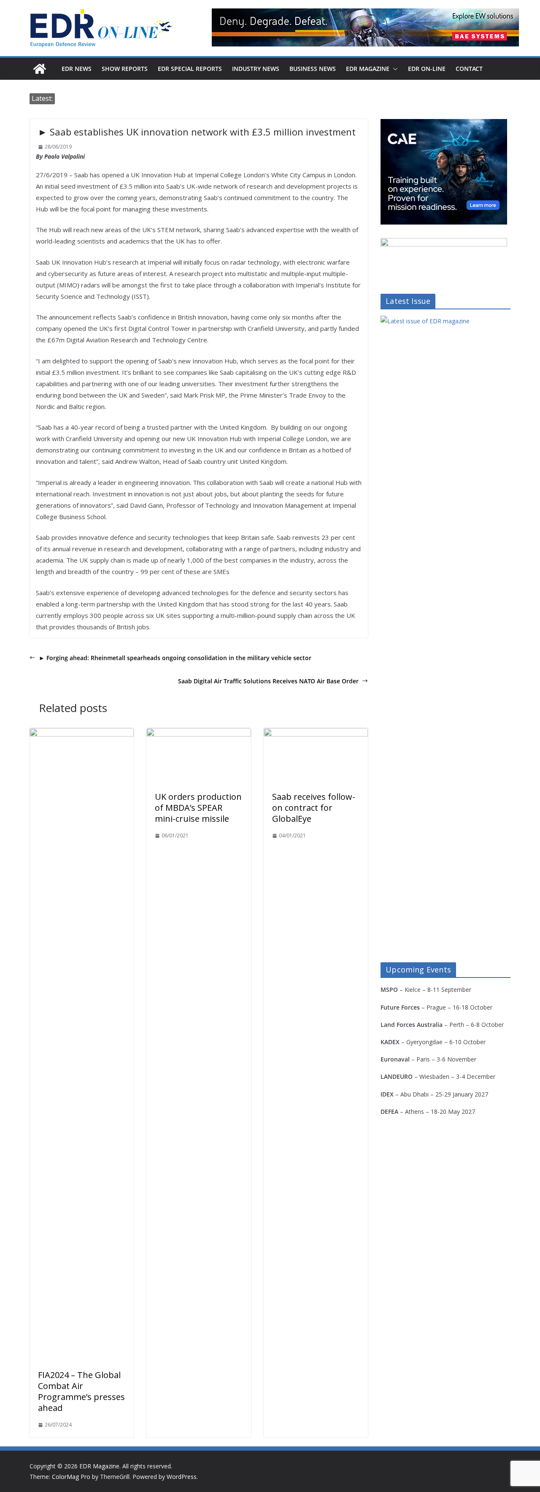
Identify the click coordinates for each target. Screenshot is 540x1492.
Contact (469, 69)
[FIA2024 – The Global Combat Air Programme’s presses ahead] (82, 734)
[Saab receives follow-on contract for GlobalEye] (316, 734)
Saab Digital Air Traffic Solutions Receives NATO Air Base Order (268, 681)
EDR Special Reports (190, 69)
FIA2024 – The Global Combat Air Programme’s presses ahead (81, 1391)
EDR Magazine (367, 69)
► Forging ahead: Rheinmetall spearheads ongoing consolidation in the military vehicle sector (175, 658)
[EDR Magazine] (39, 69)
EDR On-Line (427, 69)
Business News (312, 69)
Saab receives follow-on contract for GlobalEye (313, 807)
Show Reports (125, 69)
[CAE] (444, 124)
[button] (393, 69)
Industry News (255, 69)
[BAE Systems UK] (365, 27)
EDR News (77, 69)
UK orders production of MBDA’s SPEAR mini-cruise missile (198, 807)
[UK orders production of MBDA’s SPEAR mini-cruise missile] (198, 734)
